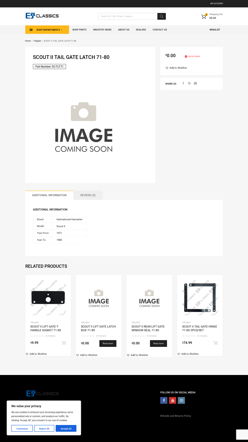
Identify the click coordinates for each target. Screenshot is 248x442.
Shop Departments (48, 29)
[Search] (161, 16)
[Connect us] (163, 400)
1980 (59, 239)
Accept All (66, 428)
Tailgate (37, 41)
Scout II (61, 226)
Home (28, 41)
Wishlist (215, 29)
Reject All (44, 428)
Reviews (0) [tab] (88, 195)
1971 (59, 233)
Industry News (102, 29)
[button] (176, 68)
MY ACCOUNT (216, 3)
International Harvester (69, 219)
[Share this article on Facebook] (183, 83)
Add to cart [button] (64, 343)
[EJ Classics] (42, 17)
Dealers (141, 29)
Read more (108, 343)
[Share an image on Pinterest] (189, 83)
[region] (44, 418)
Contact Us (160, 29)
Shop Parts (79, 29)
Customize (22, 428)
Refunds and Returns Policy (175, 415)
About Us (123, 29)
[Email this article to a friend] (195, 83)
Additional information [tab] (49, 195)
